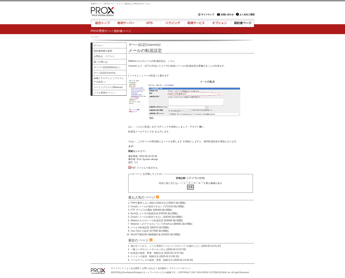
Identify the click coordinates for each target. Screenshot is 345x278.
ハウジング (172, 24)
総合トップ (103, 24)
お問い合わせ (226, 14)
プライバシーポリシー (180, 268)
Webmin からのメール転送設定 (147, 220)
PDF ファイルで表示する (144, 167)
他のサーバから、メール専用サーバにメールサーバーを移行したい (166, 246)
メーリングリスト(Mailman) (108, 87)
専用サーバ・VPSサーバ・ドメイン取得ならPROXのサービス (121, 4)
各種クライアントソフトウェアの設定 (109, 80)
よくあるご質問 (245, 14)
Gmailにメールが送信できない (146, 217)
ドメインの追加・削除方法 (145, 256)
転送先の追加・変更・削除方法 (147, 253)
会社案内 (162, 268)
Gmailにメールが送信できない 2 (147, 206)
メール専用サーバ (103, 92)
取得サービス (196, 24)
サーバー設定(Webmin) (106, 67)
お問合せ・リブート (104, 56)
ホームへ (98, 45)
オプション (219, 24)
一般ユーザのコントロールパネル (148, 249)
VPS (149, 24)
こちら (171, 61)
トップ (94, 37)
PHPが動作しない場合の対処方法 (148, 202)
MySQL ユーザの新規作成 (144, 213)
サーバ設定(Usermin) (104, 72)
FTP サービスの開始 (141, 209)
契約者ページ (242, 24)
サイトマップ (207, 14)
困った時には (101, 62)
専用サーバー (126, 24)
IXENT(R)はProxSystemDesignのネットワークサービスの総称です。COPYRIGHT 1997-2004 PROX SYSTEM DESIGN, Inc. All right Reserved (180, 272)
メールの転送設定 (140, 227)
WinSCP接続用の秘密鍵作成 (145, 234)
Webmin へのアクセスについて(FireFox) (151, 224)
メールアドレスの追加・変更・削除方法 (152, 260)
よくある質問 (132, 268)
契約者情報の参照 (103, 51)
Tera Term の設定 (140, 231)
